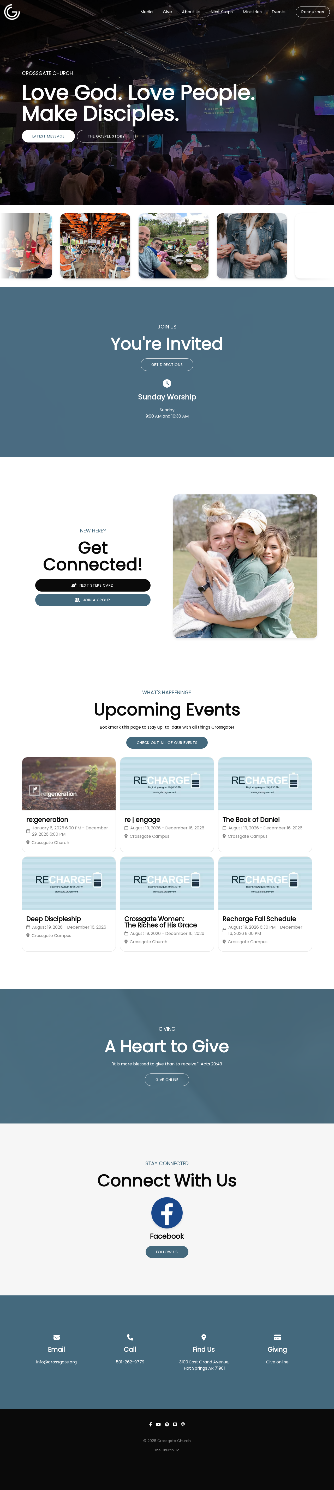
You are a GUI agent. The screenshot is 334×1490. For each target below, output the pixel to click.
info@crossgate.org (56, 1362)
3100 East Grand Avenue (204, 1362)
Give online (277, 1362)
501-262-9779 (130, 1362)
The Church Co (167, 1450)
